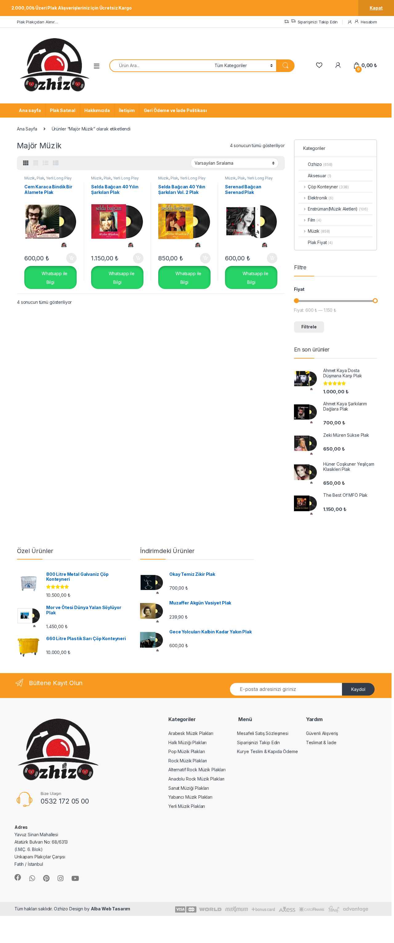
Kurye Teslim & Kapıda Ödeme (267, 751)
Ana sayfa (30, 110)
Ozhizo (320, 164)
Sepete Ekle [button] (69, 258)
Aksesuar (319, 175)
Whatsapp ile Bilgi (53, 278)
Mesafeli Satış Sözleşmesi (262, 733)
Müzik (29, 178)
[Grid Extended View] (35, 163)
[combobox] (160, 65)
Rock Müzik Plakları (187, 760)
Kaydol (358, 689)
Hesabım (369, 21)
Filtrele (309, 326)
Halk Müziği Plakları (187, 742)
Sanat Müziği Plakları (188, 788)
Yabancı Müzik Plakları (190, 797)
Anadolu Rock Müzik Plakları (196, 778)
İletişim (127, 110)
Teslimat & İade (321, 742)
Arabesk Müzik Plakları (190, 733)
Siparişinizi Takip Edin (318, 21)
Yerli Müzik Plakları (186, 806)
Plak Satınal (62, 110)
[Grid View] (26, 163)
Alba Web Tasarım (111, 908)
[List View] (45, 163)
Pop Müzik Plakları (186, 751)
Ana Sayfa (27, 128)
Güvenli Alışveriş (322, 733)
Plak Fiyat (320, 242)
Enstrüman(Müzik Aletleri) (333, 208)
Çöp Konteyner (328, 186)
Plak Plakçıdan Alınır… (37, 21)
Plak (40, 178)
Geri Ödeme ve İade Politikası (175, 110)
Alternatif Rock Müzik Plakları (197, 769)
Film (314, 220)
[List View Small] (55, 163)
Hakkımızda (97, 110)
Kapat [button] (376, 7)
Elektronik (320, 197)
